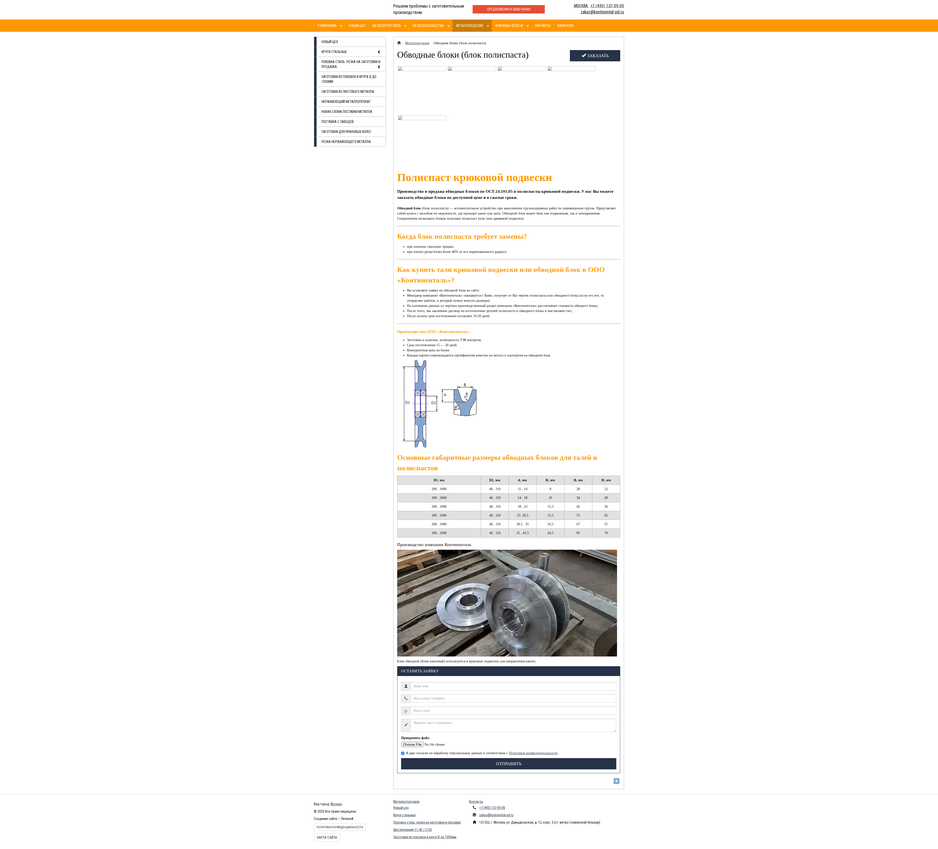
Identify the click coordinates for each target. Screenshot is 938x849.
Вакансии (565, 26)
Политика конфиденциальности (340, 827)
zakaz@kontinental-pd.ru (496, 815)
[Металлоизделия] (489, 26)
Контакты (542, 26)
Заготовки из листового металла (347, 92)
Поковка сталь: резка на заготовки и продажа (350, 64)
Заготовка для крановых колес (346, 132)
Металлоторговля (387, 26)
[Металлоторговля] (406, 26)
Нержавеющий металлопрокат (346, 102)
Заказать (597, 55)
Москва (336, 804)
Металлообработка (428, 26)
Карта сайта (327, 837)
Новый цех (357, 26)
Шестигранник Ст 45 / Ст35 (412, 830)
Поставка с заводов (337, 122)
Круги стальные (334, 52)
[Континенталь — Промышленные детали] (399, 43)
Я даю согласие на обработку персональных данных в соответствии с (482, 753)
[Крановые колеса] (528, 26)
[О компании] (342, 26)
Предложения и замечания (508, 9)
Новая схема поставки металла (346, 112)
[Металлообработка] (449, 26)
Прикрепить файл (415, 738)
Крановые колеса (509, 26)
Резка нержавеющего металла (346, 142)
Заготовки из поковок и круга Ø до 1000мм (348, 79)
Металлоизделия (469, 26)
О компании (327, 26)
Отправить (509, 763)
